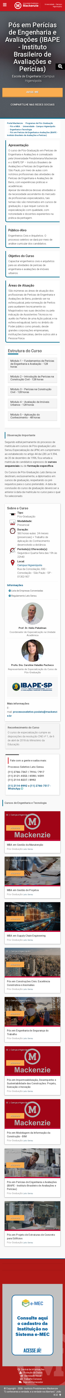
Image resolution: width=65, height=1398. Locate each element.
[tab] (32, 364)
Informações (15, 585)
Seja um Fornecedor (33, 1382)
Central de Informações (32, 1369)
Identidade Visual (32, 1376)
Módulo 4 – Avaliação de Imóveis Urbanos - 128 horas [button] (29, 403)
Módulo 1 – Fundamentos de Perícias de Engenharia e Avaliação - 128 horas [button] (32, 363)
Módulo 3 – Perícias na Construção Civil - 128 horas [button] (30, 391)
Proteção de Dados (33, 1372)
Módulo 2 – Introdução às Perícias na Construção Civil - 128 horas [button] (32, 378)
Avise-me (32, 92)
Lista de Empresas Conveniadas (27, 590)
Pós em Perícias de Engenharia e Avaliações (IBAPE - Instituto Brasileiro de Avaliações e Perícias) (32, 47)
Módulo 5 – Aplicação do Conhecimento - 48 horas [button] (25, 416)
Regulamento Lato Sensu (24, 596)
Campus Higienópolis (29, 565)
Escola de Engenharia (27, 76)
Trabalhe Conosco (33, 1379)
